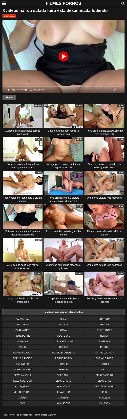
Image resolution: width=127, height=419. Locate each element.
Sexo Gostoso (22, 380)
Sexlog (63, 369)
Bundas (104, 324)
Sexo (104, 369)
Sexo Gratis (63, 380)
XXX (22, 403)
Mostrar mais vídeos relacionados (63, 312)
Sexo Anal (63, 375)
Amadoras (22, 319)
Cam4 (63, 330)
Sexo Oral (104, 380)
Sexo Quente (22, 386)
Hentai (104, 335)
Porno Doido (63, 358)
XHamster (63, 392)
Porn (22, 347)
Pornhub (63, 347)
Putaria (63, 364)
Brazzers (23, 324)
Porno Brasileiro (63, 352)
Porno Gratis (104, 358)
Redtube (104, 364)
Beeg (63, 319)
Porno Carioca (104, 352)
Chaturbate (104, 330)
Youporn (104, 403)
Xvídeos (63, 397)
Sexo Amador (22, 375)
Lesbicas (22, 341)
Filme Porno (23, 335)
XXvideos (104, 397)
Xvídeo (22, 397)
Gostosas (9, 16)
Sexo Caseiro (104, 375)
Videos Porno (22, 392)
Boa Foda (104, 319)
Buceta (63, 324)
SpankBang (63, 386)
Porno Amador (22, 352)
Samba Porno (22, 369)
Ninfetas (104, 341)
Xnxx (104, 392)
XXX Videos (63, 403)
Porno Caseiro (22, 358)
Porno (104, 347)
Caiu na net (22, 330)
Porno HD (22, 364)
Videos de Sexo (104, 386)
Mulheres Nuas (63, 341)
